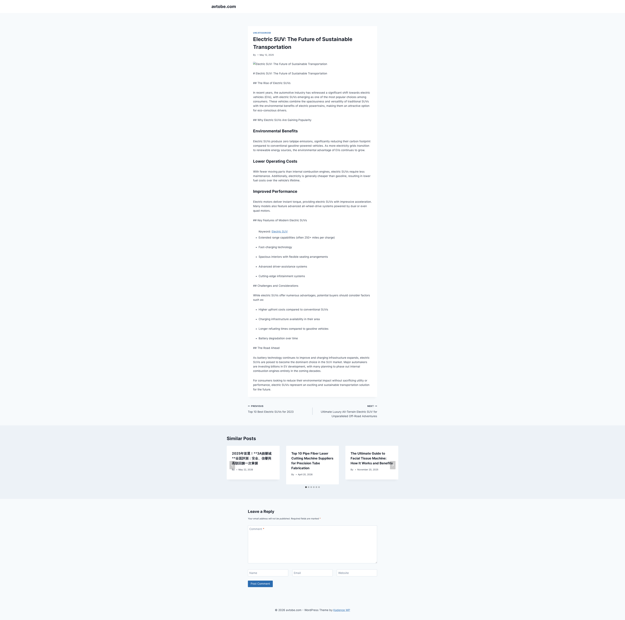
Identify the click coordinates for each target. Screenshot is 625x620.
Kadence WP (341, 610)
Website (343, 573)
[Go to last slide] (232, 465)
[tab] (306, 487)
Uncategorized (262, 33)
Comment (256, 529)
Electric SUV (280, 231)
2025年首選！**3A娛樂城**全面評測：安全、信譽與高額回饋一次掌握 (251, 458)
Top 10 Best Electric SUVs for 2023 (271, 409)
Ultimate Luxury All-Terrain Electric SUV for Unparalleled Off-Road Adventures (349, 411)
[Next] (393, 465)
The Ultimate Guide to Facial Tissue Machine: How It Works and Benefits (372, 458)
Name (253, 573)
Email (297, 573)
